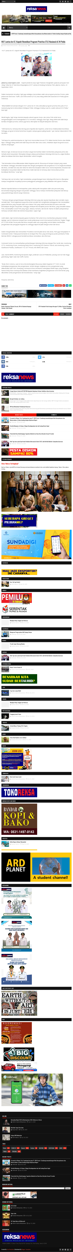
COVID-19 (14, 1148)
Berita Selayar (61, 33)
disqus (62, 314)
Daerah (23, 1148)
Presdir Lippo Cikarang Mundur (17, 644)
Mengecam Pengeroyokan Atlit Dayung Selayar (21, 632)
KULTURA (41, 1148)
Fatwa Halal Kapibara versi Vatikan (18, 738)
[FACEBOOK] (70, 1)
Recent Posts (19, 415)
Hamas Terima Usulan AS (16, 667)
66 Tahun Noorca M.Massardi (18, 1221)
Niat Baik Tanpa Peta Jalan (17, 1128)
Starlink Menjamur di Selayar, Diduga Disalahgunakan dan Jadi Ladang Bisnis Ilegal (29, 426)
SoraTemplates (10, 1249)
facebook (68, 314)
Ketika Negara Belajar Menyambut (18, 842)
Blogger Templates (26, 1249)
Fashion (32, 1148)
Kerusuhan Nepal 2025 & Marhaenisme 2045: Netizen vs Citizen (26, 1120)
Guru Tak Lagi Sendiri (15, 582)
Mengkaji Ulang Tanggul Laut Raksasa (19, 620)
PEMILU (5, 1151)
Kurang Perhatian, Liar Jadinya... (17, 399)
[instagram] (65, 1)
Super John (13, 1213)
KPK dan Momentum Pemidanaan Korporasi (20, 407)
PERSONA (14, 1151)
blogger (56, 314)
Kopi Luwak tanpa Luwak (15, 777)
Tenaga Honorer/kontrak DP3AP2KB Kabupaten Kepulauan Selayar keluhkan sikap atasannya (32, 391)
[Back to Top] (70, 1250)
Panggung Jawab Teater (15, 714)
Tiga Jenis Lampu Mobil (15, 691)
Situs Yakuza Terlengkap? (10, 463)
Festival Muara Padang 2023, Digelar (19, 726)
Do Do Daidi (13, 1206)
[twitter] (63, 1)
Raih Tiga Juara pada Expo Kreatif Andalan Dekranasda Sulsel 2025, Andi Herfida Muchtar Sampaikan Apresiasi (36, 441)
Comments (54, 415)
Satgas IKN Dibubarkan (16, 1135)
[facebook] (60, 1)
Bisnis (4, 1148)
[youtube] (68, 1)
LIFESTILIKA (51, 1148)
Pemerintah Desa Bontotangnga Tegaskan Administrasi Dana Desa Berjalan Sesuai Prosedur (32, 434)
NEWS (61, 1148)
